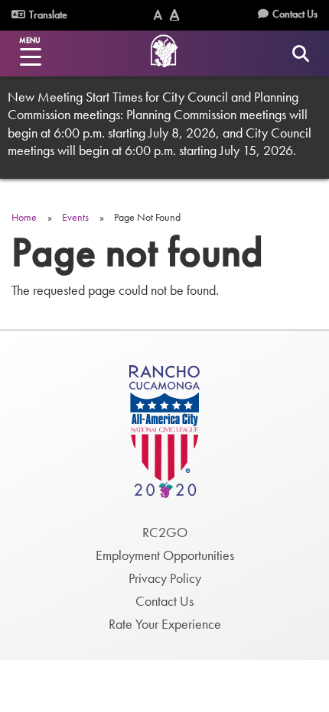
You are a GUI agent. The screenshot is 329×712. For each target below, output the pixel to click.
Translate (47, 14)
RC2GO (164, 532)
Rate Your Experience (165, 624)
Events (75, 217)
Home (24, 217)
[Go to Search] (300, 53)
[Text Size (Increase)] (174, 15)
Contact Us (295, 13)
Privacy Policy (165, 578)
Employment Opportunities (165, 555)
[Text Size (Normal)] (158, 15)
